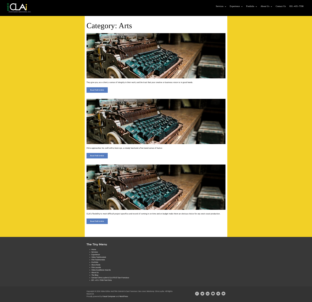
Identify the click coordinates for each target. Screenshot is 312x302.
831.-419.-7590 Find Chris (101, 280)
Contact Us (281, 6)
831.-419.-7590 (296, 6)
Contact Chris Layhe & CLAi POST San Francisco (110, 278)
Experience (235, 6)
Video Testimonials (98, 257)
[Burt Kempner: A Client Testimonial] (156, 121)
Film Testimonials (98, 260)
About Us (265, 6)
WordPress (123, 296)
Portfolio (250, 6)
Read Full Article (97, 90)
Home (93, 249)
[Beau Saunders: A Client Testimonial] (156, 187)
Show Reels (95, 265)
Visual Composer (109, 296)
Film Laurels (96, 267)
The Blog (94, 275)
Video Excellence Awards (101, 270)
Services (220, 6)
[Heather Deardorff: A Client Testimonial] (156, 55)
